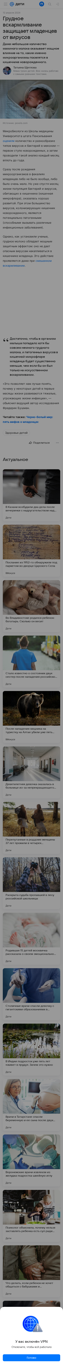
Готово (31, 1357)
